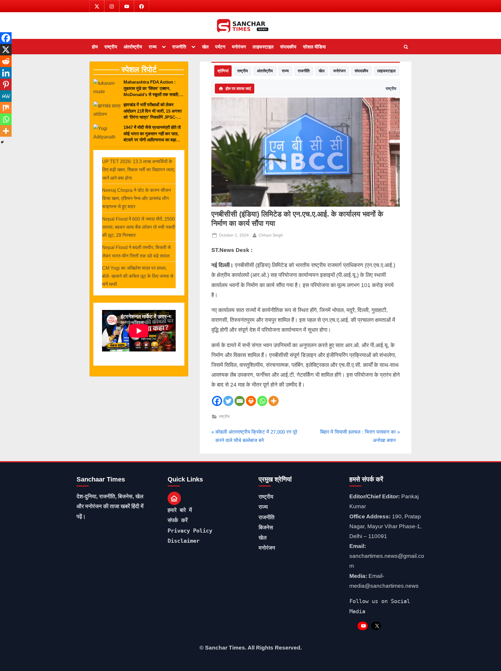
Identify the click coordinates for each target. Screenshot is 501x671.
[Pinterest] (6, 84)
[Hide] (2, 142)
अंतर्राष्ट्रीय (133, 46)
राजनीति (179, 46)
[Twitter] (228, 401)
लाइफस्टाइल (263, 46)
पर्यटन (220, 46)
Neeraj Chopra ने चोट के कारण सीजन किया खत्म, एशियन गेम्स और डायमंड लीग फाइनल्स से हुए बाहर (136, 198)
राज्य (153, 46)
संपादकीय (288, 46)
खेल (205, 46)
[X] (6, 49)
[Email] (240, 401)
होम (95, 46)
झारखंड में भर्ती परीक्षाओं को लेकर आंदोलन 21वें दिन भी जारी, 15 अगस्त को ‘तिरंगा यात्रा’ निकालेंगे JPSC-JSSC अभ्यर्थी (152, 111)
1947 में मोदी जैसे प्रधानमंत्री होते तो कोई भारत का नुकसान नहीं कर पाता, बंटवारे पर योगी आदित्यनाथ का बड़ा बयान (152, 134)
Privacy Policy (190, 530)
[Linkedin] (6, 73)
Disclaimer (183, 540)
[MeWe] (6, 96)
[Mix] (6, 107)
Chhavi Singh (271, 234)
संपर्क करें (178, 520)
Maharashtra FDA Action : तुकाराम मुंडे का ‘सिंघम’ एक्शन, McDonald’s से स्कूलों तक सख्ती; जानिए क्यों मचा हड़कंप (151, 89)
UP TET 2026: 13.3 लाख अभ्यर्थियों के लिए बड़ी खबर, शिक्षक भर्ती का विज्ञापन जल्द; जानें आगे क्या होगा (138, 170)
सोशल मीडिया (314, 46)
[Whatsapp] (262, 401)
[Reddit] (6, 61)
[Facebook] (217, 401)
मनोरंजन (239, 46)
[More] (273, 401)
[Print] (251, 401)
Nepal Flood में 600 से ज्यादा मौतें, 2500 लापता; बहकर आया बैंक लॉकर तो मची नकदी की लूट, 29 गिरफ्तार (138, 227)
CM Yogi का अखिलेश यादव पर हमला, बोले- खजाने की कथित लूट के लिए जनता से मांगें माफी (137, 276)
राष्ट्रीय (110, 46)
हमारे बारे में (180, 510)
